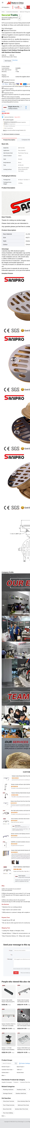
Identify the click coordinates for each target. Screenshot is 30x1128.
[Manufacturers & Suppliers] (15, 2)
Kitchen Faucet (5, 1066)
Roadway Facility (21, 1089)
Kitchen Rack (20, 1072)
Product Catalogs (25, 1063)
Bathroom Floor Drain (23, 1105)
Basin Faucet (20, 1066)
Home (3, 11)
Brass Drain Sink (7, 1109)
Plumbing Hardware (8, 1089)
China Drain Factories (8, 1101)
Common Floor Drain (7, 1069)
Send (16, 972)
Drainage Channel (7, 1093)
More (3, 1116)
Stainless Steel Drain (21, 1093)
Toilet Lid (19, 1069)
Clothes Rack (5, 1072)
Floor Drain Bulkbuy (8, 1113)
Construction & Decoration (12, 11)
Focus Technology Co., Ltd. (21, 1121)
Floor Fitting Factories (8, 1105)
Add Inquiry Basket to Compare (12, 134)
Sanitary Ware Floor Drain (21, 1109)
